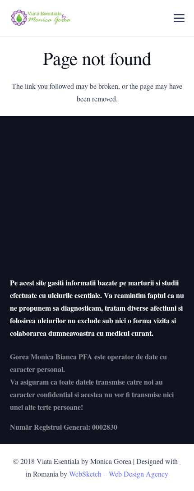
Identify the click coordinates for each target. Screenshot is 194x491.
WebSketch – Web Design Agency (118, 473)
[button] (179, 18)
